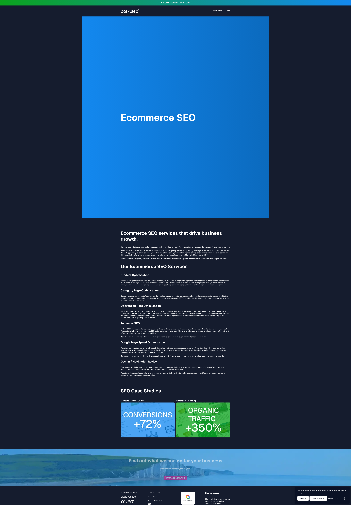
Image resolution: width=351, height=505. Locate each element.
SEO (149, 504)
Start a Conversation (175, 476)
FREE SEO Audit (154, 493)
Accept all (303, 498)
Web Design (152, 496)
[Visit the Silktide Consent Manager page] (344, 498)
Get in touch (218, 11)
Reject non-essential (318, 498)
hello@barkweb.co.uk (129, 493)
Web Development (155, 500)
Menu (228, 11)
